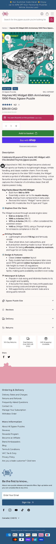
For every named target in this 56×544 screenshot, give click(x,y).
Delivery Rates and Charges (14, 395)
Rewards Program (10, 434)
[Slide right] (51, 58)
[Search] (51, 19)
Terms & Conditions (11, 449)
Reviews (6, 430)
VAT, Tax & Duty (9, 453)
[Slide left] (5, 58)
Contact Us (7, 406)
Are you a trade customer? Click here (19, 461)
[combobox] (25, 19)
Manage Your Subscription (14, 410)
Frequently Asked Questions (15, 402)
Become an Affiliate (11, 438)
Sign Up (26, 502)
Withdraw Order (9, 414)
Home (4, 28)
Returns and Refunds (11, 398)
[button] (47, 13)
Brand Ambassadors (11, 442)
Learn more (38, 118)
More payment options (28, 146)
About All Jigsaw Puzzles (13, 426)
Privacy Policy (8, 457)
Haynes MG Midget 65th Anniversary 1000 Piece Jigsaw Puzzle (32, 28)
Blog (4, 445)
